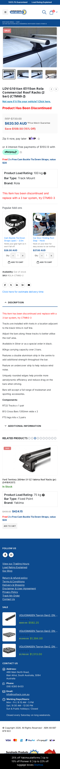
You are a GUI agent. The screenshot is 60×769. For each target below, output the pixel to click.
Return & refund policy (15, 577)
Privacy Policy (10, 592)
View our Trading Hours (15, 563)
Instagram (11, 554)
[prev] (51, 89)
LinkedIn (17, 285)
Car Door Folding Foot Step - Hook (43, 239)
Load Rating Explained (14, 567)
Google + (22, 285)
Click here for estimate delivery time (23, 291)
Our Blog (7, 570)
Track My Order (11, 595)
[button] (5, 12)
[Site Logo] (18, 12)
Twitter (10, 285)
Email (28, 285)
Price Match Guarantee (39, 123)
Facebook (5, 285)
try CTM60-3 (47, 198)
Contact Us (8, 599)
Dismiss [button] (38, 764)
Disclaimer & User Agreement (19, 588)
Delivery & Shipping (13, 585)
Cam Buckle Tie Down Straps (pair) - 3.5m (14, 239)
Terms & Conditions (13, 581)
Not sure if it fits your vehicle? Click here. (26, 101)
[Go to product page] (9, 619)
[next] (56, 89)
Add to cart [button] (17, 262)
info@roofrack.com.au (17, 694)
